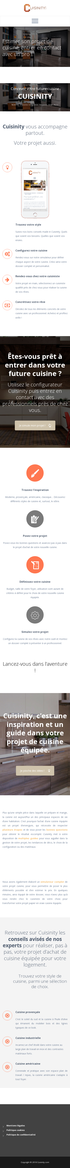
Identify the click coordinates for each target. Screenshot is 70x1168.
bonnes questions (57, 829)
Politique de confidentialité (21, 1134)
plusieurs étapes (12, 829)
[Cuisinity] (35, 8)
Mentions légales (16, 1125)
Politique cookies (16, 1130)
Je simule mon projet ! (32, 425)
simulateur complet (52, 881)
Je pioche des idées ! (32, 770)
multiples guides (28, 838)
